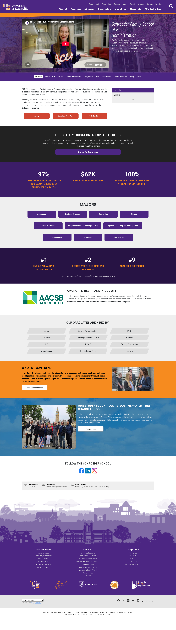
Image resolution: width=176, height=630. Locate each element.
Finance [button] (134, 214)
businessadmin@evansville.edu (57, 487)
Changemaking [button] (105, 9)
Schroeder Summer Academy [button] (124, 77)
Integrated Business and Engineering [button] (83, 226)
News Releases (43, 553)
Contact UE (133, 561)
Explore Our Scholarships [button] (88, 152)
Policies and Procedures (88, 567)
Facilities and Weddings (43, 564)
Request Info (107, 4)
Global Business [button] (48, 226)
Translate (38, 603)
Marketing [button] (88, 237)
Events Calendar (43, 559)
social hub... (150, 601)
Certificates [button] (119, 237)
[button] (171, 6)
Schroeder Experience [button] (73, 77)
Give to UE (133, 556)
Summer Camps (43, 567)
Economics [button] (103, 214)
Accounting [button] (41, 214)
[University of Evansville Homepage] (14, 6)
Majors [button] (60, 77)
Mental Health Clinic (88, 564)
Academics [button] (77, 9)
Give (125, 4)
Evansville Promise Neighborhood (88, 561)
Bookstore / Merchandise (88, 559)
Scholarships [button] (94, 116)
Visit (98, 4)
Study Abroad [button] (88, 77)
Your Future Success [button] (103, 77)
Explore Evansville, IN (132, 564)
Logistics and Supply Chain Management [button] (123, 226)
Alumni (133, 4)
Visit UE (132, 559)
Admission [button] (90, 9)
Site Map (88, 576)
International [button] (121, 9)
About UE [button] (64, 9)
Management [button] (57, 237)
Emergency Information (43, 556)
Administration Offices (88, 556)
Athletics (141, 4)
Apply (91, 4)
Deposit (117, 4)
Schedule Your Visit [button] (65, 116)
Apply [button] (37, 116)
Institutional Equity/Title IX (88, 570)
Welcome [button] (38, 77)
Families (158, 4)
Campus (150, 4)
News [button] (139, 77)
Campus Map (88, 573)
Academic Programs (88, 553)
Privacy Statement (126, 612)
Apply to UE (133, 553)
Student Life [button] (136, 9)
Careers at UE (43, 561)
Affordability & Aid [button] (154, 9)
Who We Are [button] (49, 77)
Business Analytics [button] (72, 214)
